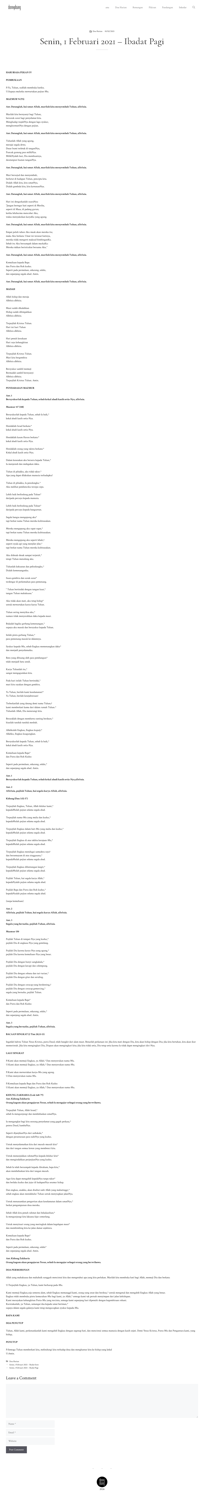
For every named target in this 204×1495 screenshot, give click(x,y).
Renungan (138, 7)
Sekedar (183, 7)
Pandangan (167, 7)
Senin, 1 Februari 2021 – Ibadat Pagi (23, 1367)
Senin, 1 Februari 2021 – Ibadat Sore (24, 1364)
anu (107, 7)
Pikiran (152, 7)
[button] (194, 7)
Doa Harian (121, 7)
